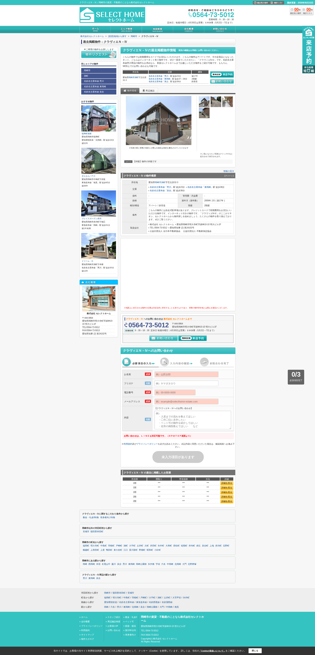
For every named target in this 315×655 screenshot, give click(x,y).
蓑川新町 (133, 550)
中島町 (103, 546)
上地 (212, 546)
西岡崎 (91, 564)
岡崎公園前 (141, 564)
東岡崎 (167, 79)
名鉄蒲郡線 (167, 602)
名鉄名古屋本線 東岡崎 (95, 86)
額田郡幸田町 (97, 531)
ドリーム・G (87, 261)
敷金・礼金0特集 (91, 517)
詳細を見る (226, 483)
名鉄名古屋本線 (155, 76)
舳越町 (86, 550)
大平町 (132, 546)
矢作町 (161, 546)
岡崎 (85, 564)
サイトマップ (87, 634)
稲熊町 (184, 546)
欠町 (147, 546)
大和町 (169, 546)
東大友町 (118, 550)
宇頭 (158, 564)
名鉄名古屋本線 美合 (94, 92)
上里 (102, 550)
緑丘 (198, 546)
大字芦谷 (176, 597)
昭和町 (150, 550)
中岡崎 (170, 564)
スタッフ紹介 (113, 617)
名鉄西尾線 (154, 602)
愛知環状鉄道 (110, 602)
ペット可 (129, 621)
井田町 (153, 546)
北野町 (226, 546)
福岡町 (86, 546)
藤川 (114, 564)
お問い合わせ (113, 630)
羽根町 (111, 546)
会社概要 (85, 621)
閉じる (255, 650)
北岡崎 (178, 564)
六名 (163, 564)
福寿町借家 (87, 133)
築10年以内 (130, 630)
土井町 (140, 546)
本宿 (98, 564)
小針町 (157, 550)
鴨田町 (109, 550)
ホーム (84, 617)
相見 (177, 607)
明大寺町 (95, 546)
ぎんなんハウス (88, 176)
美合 (166, 81)
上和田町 (95, 550)
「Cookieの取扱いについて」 (212, 651)
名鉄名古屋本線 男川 (94, 81)
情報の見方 (228, 171)
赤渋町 (218, 546)
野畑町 (142, 550)
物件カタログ (87, 639)
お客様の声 (112, 626)
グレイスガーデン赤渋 (91, 218)
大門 (184, 564)
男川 (166, 76)
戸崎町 (119, 546)
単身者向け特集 (107, 517)
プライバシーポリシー (147, 444)
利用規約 (128, 444)
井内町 (192, 546)
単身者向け (130, 634)
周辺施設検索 (113, 621)
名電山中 (106, 564)
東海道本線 (141, 602)
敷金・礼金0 (131, 617)
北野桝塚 (192, 564)
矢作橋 (151, 564)
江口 (126, 550)
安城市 (86, 531)
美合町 (205, 546)
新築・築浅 (130, 626)
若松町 (176, 546)
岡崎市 (132, 77)
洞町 (136, 77)
